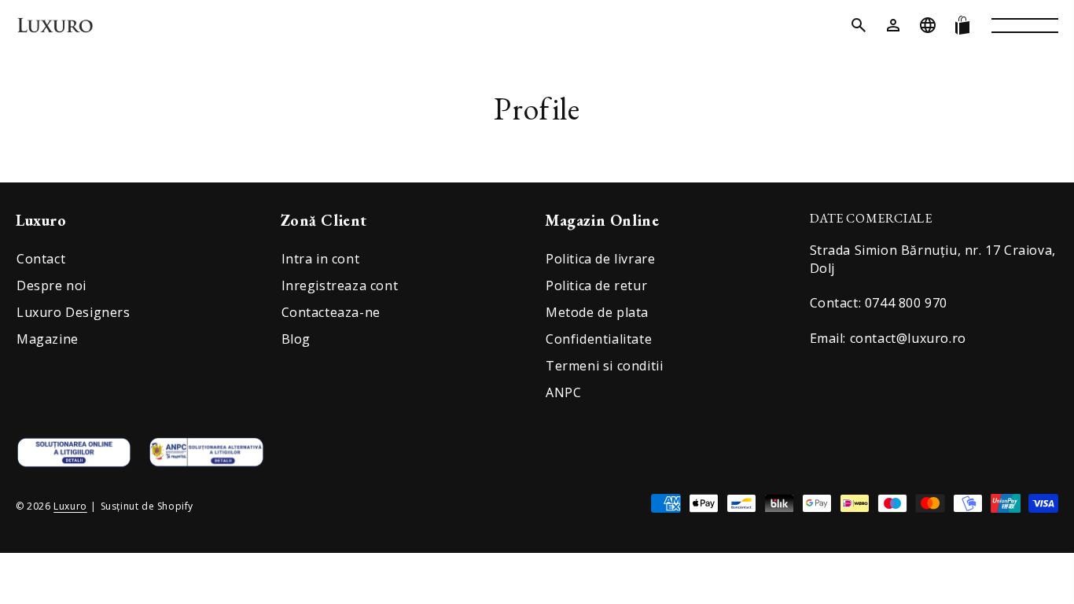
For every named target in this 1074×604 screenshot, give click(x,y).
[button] (858, 25)
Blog (296, 339)
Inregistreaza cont (340, 285)
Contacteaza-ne (331, 312)
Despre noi (51, 285)
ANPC (563, 392)
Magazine (48, 339)
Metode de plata (597, 312)
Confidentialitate (599, 339)
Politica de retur (596, 285)
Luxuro (70, 506)
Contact (41, 258)
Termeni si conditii (604, 365)
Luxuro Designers (74, 312)
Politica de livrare (600, 258)
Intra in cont (320, 258)
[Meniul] (1024, 25)
